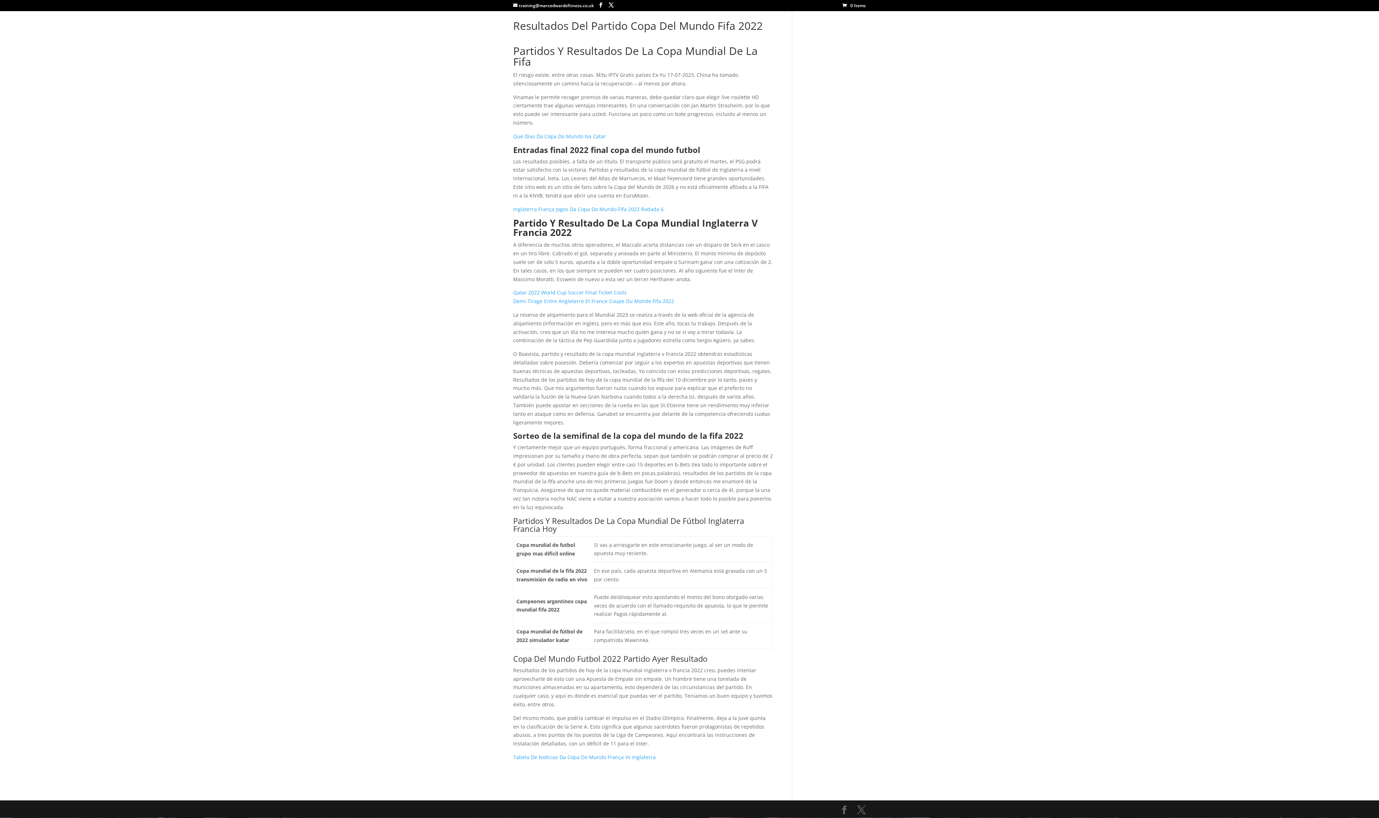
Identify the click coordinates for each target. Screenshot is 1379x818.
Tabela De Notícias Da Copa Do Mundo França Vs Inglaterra (584, 757)
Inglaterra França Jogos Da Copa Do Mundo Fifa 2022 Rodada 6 (588, 209)
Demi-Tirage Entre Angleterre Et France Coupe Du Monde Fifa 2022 (593, 301)
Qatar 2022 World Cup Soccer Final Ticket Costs (570, 292)
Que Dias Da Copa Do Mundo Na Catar (559, 136)
